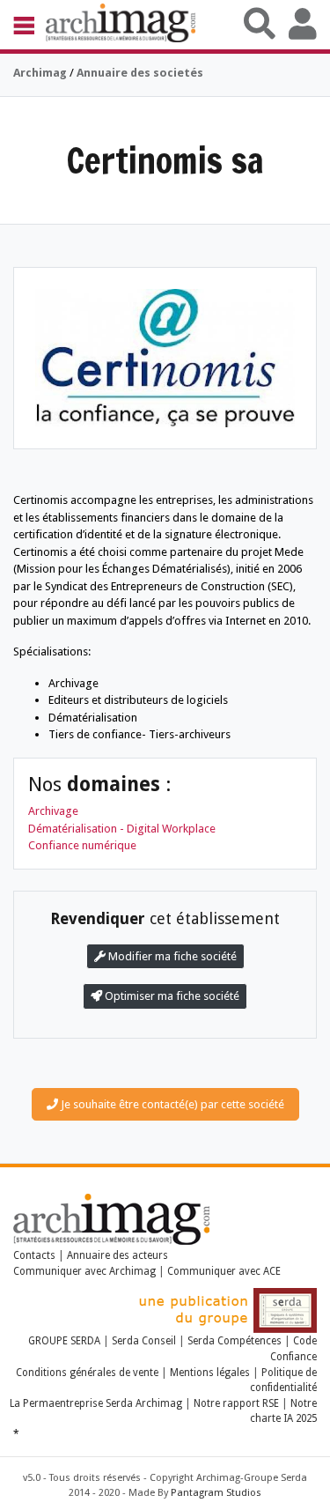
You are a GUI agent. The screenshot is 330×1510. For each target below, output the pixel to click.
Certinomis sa (165, 160)
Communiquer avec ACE (224, 1271)
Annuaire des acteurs (117, 1255)
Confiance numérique (82, 845)
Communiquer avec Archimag (84, 1271)
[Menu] (29, 24)
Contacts (34, 1255)
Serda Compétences (234, 1341)
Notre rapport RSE (236, 1403)
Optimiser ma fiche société (170, 996)
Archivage (53, 811)
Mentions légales (210, 1372)
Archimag (40, 72)
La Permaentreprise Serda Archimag (96, 1403)
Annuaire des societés (140, 72)
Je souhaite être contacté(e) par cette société (171, 1104)
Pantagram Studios (216, 1493)
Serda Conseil (144, 1341)
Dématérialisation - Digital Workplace (122, 828)
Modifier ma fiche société (171, 956)
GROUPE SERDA (65, 1341)
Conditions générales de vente (87, 1372)
